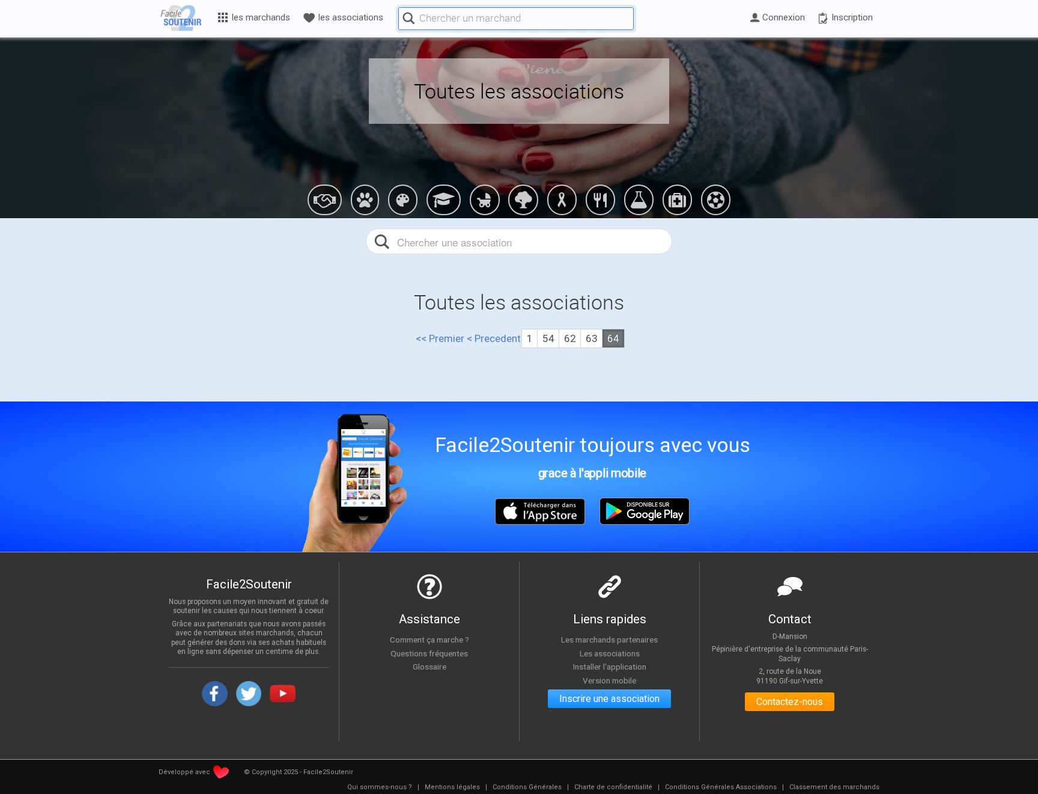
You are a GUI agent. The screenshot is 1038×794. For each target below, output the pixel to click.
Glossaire (429, 666)
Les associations (610, 653)
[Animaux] (365, 199)
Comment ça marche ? (429, 639)
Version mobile (609, 680)
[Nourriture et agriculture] (600, 199)
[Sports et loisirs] (716, 199)
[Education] (443, 199)
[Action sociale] (324, 199)
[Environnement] (523, 199)
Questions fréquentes (429, 653)
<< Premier (440, 338)
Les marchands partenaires (609, 639)
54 (548, 338)
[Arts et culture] (403, 199)
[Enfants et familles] (484, 199)
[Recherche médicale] (639, 199)
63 (592, 338)
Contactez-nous (789, 701)
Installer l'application (609, 666)
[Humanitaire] (561, 199)
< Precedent (494, 338)
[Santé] (677, 199)
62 (570, 338)
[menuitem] (379, 787)
